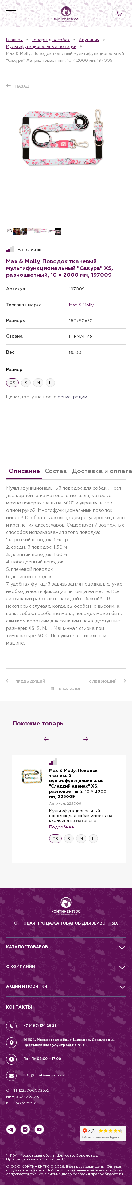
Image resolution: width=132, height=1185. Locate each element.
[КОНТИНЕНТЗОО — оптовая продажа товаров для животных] (66, 908)
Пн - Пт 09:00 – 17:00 (42, 1059)
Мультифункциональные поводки (41, 46)
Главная (14, 39)
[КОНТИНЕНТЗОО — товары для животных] (66, 14)
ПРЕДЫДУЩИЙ (30, 681)
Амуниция (89, 39)
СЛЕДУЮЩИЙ (103, 681)
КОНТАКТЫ (19, 1007)
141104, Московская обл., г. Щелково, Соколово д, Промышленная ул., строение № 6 (69, 1042)
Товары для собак (51, 39)
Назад (22, 86)
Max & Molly (81, 304)
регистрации (72, 396)
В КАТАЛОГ (70, 689)
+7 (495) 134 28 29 (40, 1026)
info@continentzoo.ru (43, 1075)
